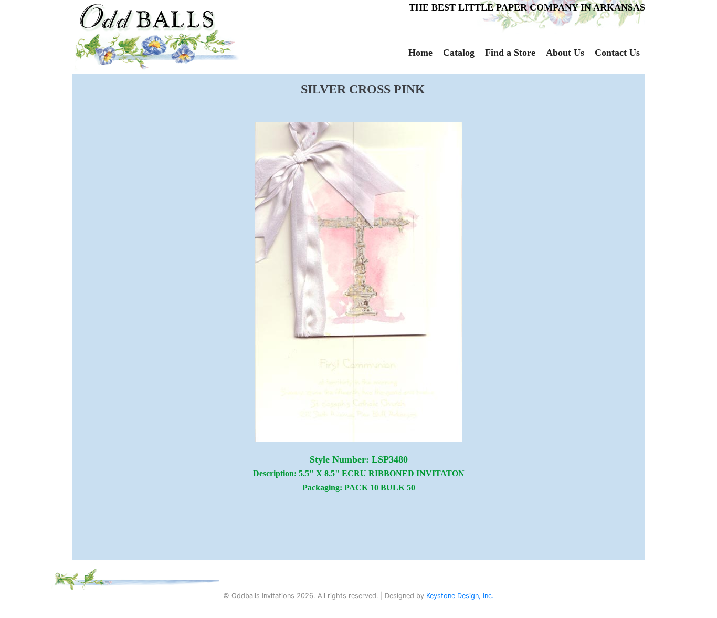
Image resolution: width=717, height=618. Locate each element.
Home (420, 52)
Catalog (459, 52)
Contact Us (617, 52)
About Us (565, 52)
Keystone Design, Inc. (460, 596)
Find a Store (510, 52)
